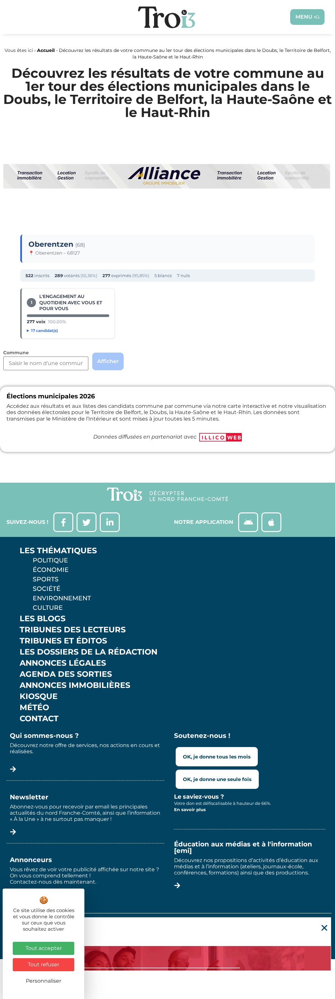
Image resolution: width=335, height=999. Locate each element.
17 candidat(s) (44, 330)
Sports (46, 579)
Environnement (62, 598)
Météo (34, 707)
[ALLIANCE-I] (166, 215)
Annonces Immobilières (75, 685)
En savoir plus (190, 809)
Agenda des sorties (66, 674)
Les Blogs (42, 619)
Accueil (46, 50)
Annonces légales (63, 663)
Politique (50, 560)
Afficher (108, 361)
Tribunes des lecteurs (73, 630)
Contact (39, 719)
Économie (51, 570)
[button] (324, 928)
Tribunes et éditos (63, 641)
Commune (16, 353)
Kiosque (39, 696)
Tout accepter (44, 948)
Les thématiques (58, 551)
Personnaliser (43, 981)
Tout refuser (43, 964)
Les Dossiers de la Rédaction (88, 652)
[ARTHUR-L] (167, 958)
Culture (48, 607)
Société (47, 588)
